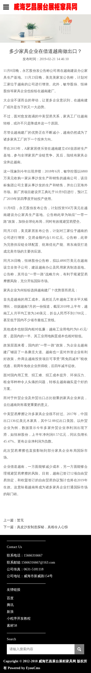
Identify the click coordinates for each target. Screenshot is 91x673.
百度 (10, 598)
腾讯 (10, 605)
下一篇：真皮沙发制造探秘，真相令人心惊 (35, 527)
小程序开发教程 (19, 619)
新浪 (10, 612)
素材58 (12, 625)
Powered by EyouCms (23, 668)
